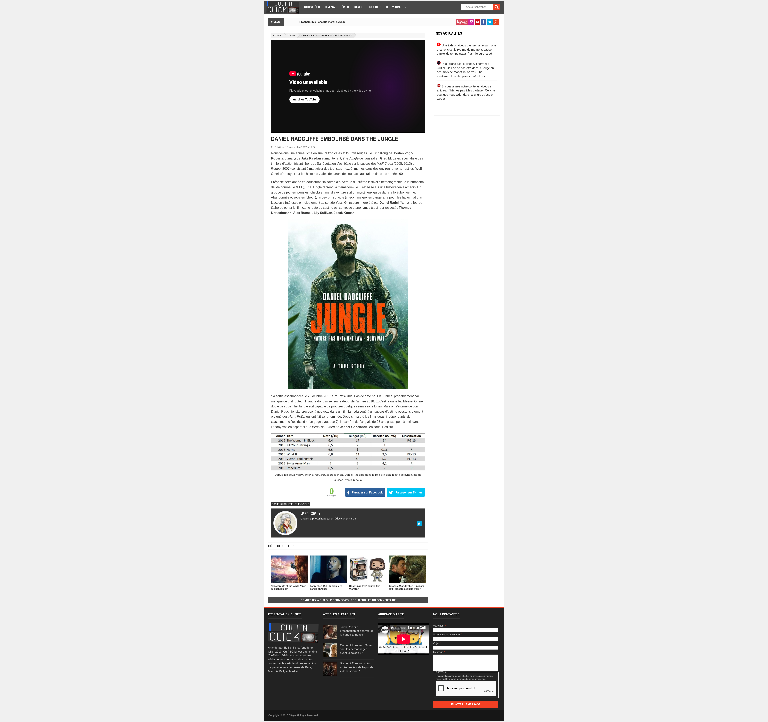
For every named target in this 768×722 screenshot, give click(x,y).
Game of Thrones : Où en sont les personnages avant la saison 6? (356, 649)
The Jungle (302, 504)
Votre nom (439, 625)
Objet (437, 643)
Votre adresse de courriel (447, 634)
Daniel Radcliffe (282, 504)
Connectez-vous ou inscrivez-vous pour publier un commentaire (348, 600)
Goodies (375, 7)
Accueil (277, 35)
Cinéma (330, 7)
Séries (344, 7)
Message (439, 652)
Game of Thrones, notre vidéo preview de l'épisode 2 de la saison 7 (356, 667)
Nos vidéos (312, 7)
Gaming (359, 7)
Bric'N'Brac (394, 7)
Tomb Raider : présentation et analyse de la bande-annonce (357, 630)
